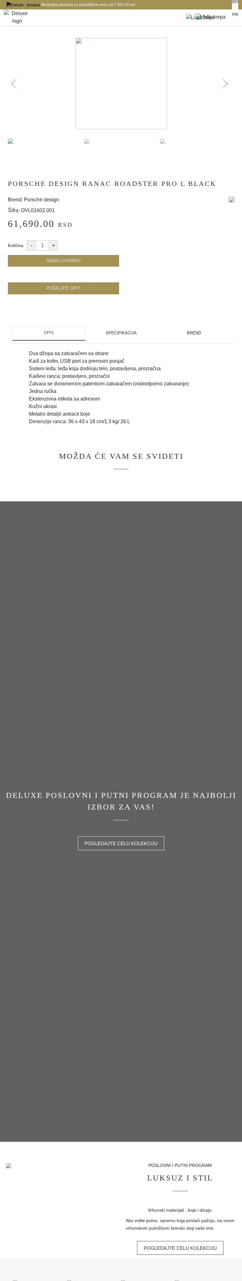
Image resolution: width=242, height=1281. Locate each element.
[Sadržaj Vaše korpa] (210, 17)
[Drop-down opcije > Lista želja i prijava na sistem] (17, 17)
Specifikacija (121, 333)
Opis (49, 332)
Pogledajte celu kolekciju (121, 843)
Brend (194, 333)
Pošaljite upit (63, 288)
